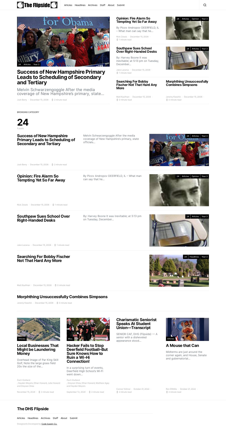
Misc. (70, 338)
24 (19, 64)
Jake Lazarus (122, 70)
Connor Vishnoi (123, 389)
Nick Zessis (121, 36)
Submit (121, 5)
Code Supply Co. (49, 424)
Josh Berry (22, 99)
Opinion (195, 19)
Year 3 (36, 64)
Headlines (80, 5)
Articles (68, 5)
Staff (102, 5)
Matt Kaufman (122, 97)
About (111, 5)
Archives (92, 5)
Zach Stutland (23, 380)
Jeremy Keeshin (173, 97)
